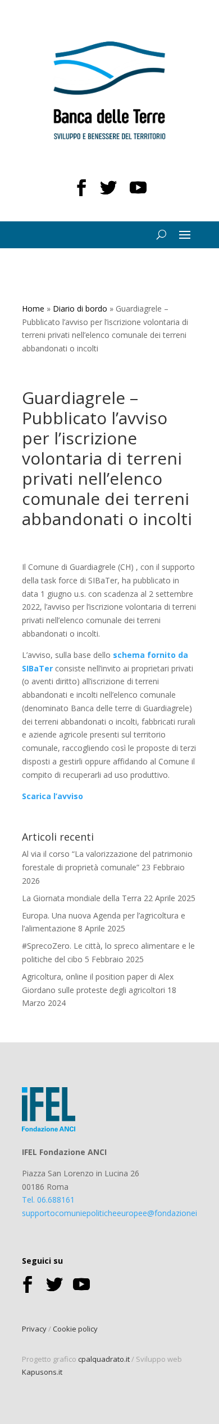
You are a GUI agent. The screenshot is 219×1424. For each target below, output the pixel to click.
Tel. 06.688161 (48, 1199)
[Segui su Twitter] (108, 188)
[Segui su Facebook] (81, 188)
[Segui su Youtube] (138, 188)
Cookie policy (75, 1329)
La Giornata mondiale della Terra (82, 898)
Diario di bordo (80, 308)
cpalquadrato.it (104, 1359)
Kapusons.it (42, 1372)
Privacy (34, 1329)
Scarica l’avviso (52, 796)
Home (33, 308)
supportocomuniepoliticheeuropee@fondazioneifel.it (117, 1213)
